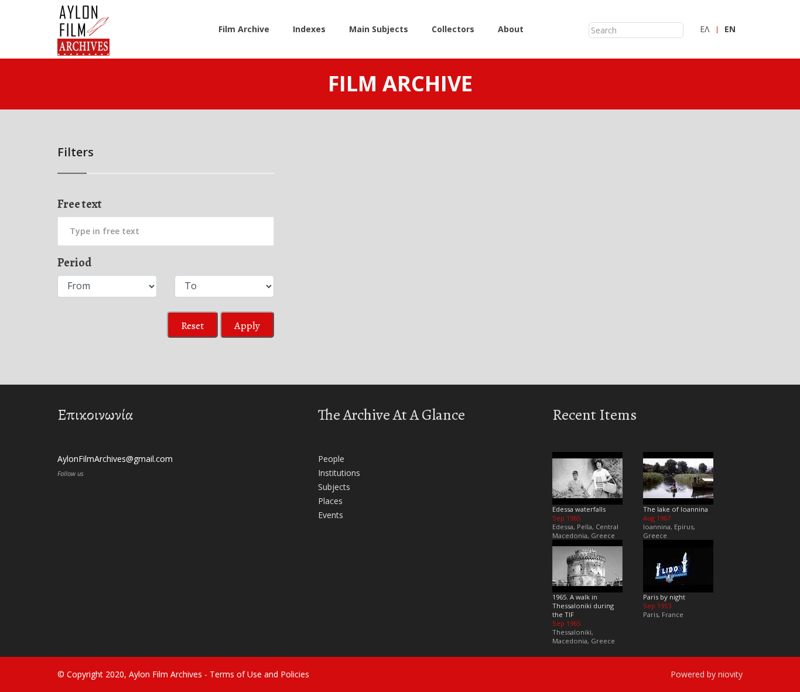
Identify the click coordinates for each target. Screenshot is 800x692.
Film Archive (243, 29)
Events (330, 514)
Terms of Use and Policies (259, 674)
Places (330, 500)
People (331, 458)
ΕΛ (704, 29)
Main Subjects (378, 29)
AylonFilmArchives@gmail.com (115, 458)
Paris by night (664, 596)
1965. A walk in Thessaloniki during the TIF (583, 605)
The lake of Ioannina (675, 509)
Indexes (309, 29)
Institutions (339, 472)
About (511, 29)
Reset (192, 325)
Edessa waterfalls (579, 509)
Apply (247, 325)
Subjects (334, 486)
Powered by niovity (707, 674)
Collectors (453, 29)
